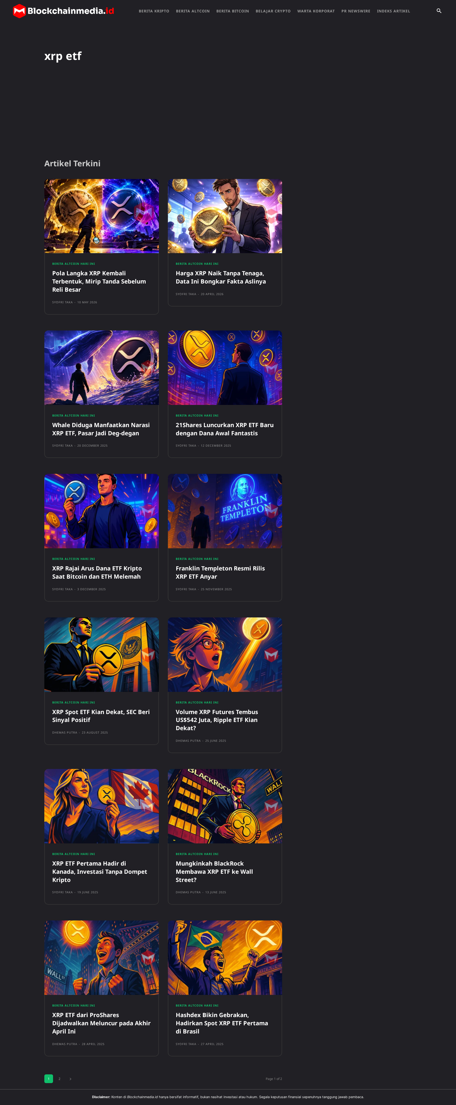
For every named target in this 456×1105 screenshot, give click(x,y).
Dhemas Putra (64, 732)
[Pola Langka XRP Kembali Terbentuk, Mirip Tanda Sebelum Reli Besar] (101, 216)
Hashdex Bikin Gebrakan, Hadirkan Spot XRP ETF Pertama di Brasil (222, 1023)
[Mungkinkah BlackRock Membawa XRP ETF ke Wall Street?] (225, 806)
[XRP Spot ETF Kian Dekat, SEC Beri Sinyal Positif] (101, 654)
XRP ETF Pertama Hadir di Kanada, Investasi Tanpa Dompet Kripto (99, 871)
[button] (439, 11)
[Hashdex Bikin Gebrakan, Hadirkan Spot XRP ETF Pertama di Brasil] (225, 957)
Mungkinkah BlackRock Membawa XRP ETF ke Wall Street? (214, 871)
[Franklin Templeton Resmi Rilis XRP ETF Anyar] (225, 511)
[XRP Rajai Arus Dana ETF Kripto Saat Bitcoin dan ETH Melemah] (101, 511)
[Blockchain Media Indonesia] (63, 11)
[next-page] (70, 1078)
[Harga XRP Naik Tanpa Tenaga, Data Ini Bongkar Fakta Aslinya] (225, 216)
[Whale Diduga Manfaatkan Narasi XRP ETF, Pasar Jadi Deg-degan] (101, 367)
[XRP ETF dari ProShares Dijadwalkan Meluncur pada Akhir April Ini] (101, 957)
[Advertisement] (228, 113)
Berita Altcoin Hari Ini (73, 263)
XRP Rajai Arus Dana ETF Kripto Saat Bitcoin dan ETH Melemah (97, 572)
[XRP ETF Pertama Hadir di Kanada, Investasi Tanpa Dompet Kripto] (101, 806)
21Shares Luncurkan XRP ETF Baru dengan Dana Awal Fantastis (225, 429)
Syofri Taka (62, 302)
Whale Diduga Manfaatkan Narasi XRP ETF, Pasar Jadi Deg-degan (101, 429)
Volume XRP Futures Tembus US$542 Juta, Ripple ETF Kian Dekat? (217, 720)
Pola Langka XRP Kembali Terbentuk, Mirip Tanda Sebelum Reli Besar (99, 281)
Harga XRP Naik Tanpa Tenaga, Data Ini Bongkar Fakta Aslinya (221, 277)
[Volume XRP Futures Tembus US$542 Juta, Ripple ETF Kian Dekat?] (225, 654)
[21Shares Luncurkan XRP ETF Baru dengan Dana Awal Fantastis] (225, 367)
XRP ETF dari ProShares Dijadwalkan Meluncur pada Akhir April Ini (101, 1023)
